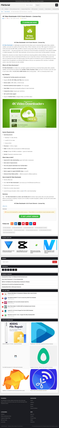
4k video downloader (7, 227)
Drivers (31, 406)
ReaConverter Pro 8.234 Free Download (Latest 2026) (13, 284)
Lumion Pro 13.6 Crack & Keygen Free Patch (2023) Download (20, 310)
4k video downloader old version (45, 230)
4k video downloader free (7, 230)
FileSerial (5, 5)
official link (5, 206)
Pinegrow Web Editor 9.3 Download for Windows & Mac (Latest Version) (22, 293)
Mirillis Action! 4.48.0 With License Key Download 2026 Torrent (35, 251)
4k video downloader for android (40, 227)
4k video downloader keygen (19, 230)
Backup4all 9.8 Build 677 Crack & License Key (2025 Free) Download (22, 297)
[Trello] (30, 223)
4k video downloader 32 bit (17, 227)
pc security (41, 9)
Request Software (33, 408)
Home (2, 11)
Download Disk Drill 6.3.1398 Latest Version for (11, 287)
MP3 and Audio (34, 9)
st (23, 191)
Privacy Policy (33, 418)
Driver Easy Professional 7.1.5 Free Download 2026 (12, 279)
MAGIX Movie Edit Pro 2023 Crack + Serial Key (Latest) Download (49, 251)
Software (6, 9)
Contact (31, 416)
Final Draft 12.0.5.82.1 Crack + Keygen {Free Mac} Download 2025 (21, 314)
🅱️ (12, 223)
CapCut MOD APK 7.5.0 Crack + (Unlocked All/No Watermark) (22, 251)
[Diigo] (15, 223)
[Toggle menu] (56, 5)
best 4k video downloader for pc (8, 232)
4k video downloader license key (31, 230)
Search (37, 5)
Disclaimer (32, 422)
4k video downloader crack (28, 227)
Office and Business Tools (14, 9)
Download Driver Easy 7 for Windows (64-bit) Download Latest (14, 276)
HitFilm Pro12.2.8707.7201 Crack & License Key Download (8, 251)
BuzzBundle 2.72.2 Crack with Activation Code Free (18, 301)
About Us (32, 414)
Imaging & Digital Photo (25, 9)
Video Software (48, 9)
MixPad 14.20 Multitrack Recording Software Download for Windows (16, 281)
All (2, 9)
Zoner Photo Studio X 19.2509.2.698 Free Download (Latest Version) (21, 306)
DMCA (31, 420)
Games (31, 404)
